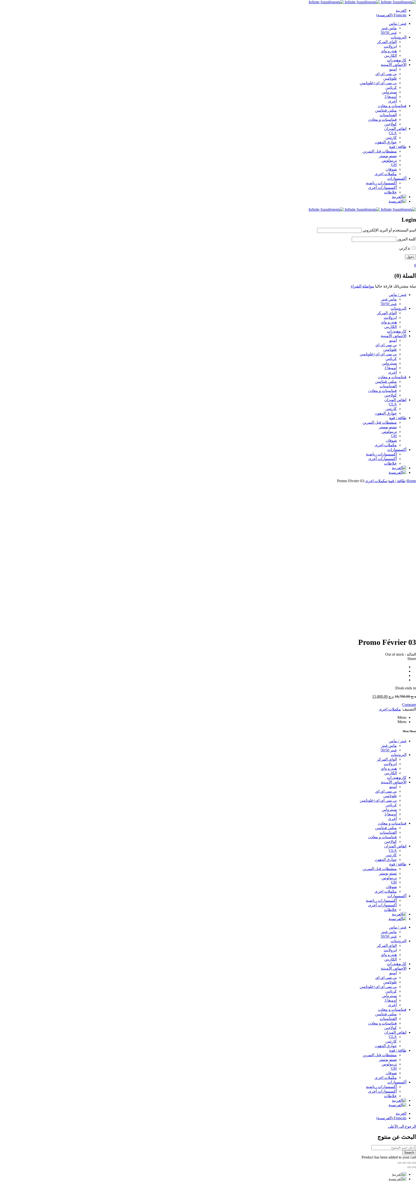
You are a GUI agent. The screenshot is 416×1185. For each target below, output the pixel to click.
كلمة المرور (406, 239)
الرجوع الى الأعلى (402, 1126)
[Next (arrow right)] (409, 1167)
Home (411, 481)
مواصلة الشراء (362, 286)
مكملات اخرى (376, 481)
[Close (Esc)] (414, 1163)
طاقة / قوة (396, 481)
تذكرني (405, 248)
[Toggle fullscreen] (404, 1163)
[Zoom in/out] (400, 1163)
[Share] (409, 1163)
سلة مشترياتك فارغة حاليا (395, 286)
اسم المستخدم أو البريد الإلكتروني (389, 230)
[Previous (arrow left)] (414, 1167)
